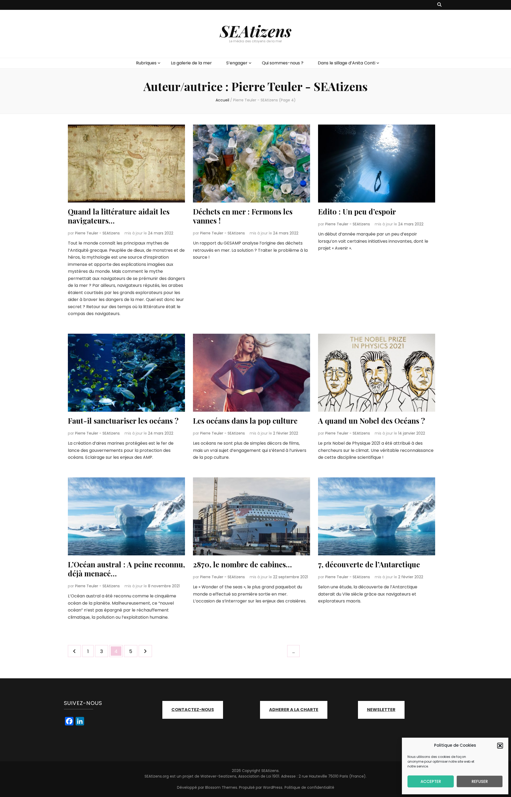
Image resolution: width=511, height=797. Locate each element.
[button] (500, 745)
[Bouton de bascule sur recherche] (439, 5)
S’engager (237, 63)
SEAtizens (255, 30)
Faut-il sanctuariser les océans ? (123, 421)
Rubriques (146, 63)
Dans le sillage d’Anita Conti (346, 63)
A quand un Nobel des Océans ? (371, 421)
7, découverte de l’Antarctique (369, 564)
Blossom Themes (221, 787)
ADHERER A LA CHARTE (293, 710)
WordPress (272, 787)
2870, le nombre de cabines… (242, 564)
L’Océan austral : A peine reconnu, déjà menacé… (126, 568)
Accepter (431, 781)
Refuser (480, 781)
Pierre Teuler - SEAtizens (97, 233)
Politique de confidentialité (309, 787)
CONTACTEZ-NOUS (192, 710)
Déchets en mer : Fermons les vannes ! (242, 216)
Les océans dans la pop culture (245, 421)
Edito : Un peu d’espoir (357, 211)
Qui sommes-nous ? (282, 63)
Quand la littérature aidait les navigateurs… (119, 216)
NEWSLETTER (381, 710)
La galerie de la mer (191, 63)
